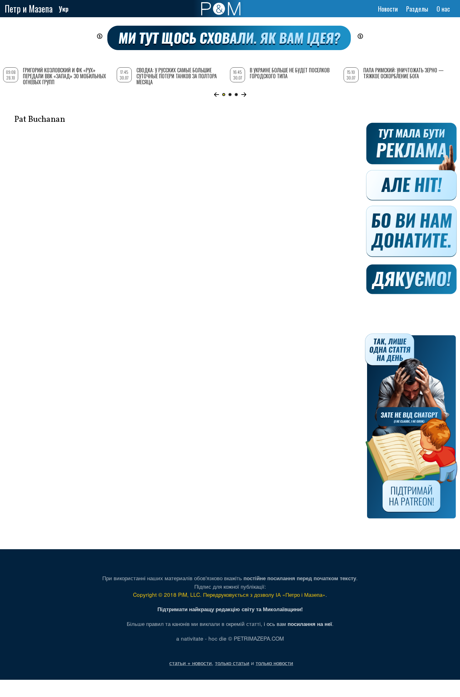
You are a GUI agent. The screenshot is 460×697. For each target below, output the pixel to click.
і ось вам (298, 623)
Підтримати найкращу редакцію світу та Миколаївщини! (230, 609)
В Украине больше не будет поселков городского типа (290, 73)
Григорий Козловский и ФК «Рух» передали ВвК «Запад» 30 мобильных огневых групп (64, 76)
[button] (216, 94)
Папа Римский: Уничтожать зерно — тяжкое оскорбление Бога (403, 73)
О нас (443, 8)
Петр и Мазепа (29, 8)
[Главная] (220, 8)
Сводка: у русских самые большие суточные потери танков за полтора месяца (176, 76)
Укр (64, 8)
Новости (388, 8)
